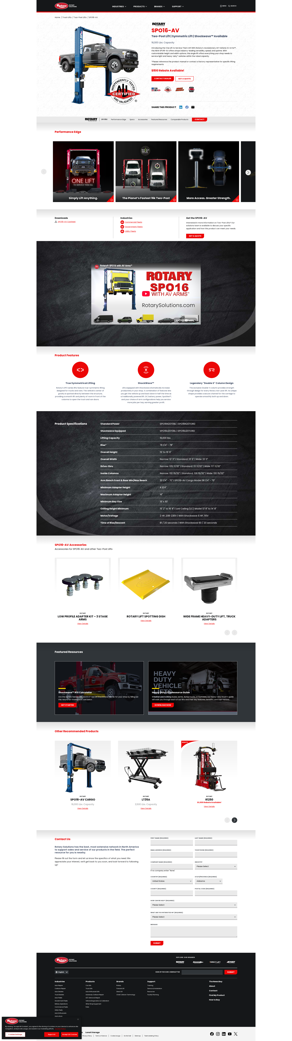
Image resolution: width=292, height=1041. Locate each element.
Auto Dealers (59, 991)
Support (151, 981)
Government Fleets (61, 1001)
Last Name (203, 838)
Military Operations (61, 1004)
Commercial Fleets (61, 1007)
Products (90, 981)
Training (150, 985)
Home (57, 17)
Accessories (143, 119)
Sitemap (138, 1036)
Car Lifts (88, 985)
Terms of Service (101, 1036)
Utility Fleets (59, 1010)
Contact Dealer (162, 78)
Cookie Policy (60, 1029)
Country (159, 877)
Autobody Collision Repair (95, 995)
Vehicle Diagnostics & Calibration (97, 1001)
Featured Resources (159, 119)
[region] (42, 1028)
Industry (198, 862)
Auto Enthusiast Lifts (92, 991)
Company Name (161, 862)
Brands (120, 981)
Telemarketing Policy (151, 1036)
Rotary (118, 985)
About (212, 986)
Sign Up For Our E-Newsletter (167, 972)
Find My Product (217, 995)
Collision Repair (60, 988)
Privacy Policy (87, 1036)
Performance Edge (118, 119)
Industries (60, 981)
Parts (87, 1007)
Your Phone (204, 850)
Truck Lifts (67, 17)
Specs (132, 119)
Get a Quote (184, 78)
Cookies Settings (15, 1034)
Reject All (51, 1034)
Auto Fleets (58, 998)
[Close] (78, 1019)
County (158, 889)
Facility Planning (153, 995)
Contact (199, 119)
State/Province (206, 877)
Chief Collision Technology (125, 995)
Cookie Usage (115, 1036)
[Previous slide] (43, 171)
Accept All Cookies (69, 1034)
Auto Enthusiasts (60, 1013)
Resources (151, 991)
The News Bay (215, 981)
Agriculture (58, 1016)
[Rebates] (179, 89)
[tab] (119, 6)
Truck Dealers (59, 995)
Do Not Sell (127, 1036)
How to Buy (214, 1000)
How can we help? (162, 901)
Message (154, 924)
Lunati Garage (92, 1032)
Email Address (161, 850)
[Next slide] (248, 171)
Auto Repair (59, 985)
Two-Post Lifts (80, 17)
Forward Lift (120, 988)
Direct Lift (119, 991)
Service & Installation (154, 988)
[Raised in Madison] (156, 89)
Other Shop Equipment (93, 1004)
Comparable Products (179, 119)
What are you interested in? (167, 913)
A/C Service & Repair (93, 998)
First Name (159, 838)
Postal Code (204, 889)
